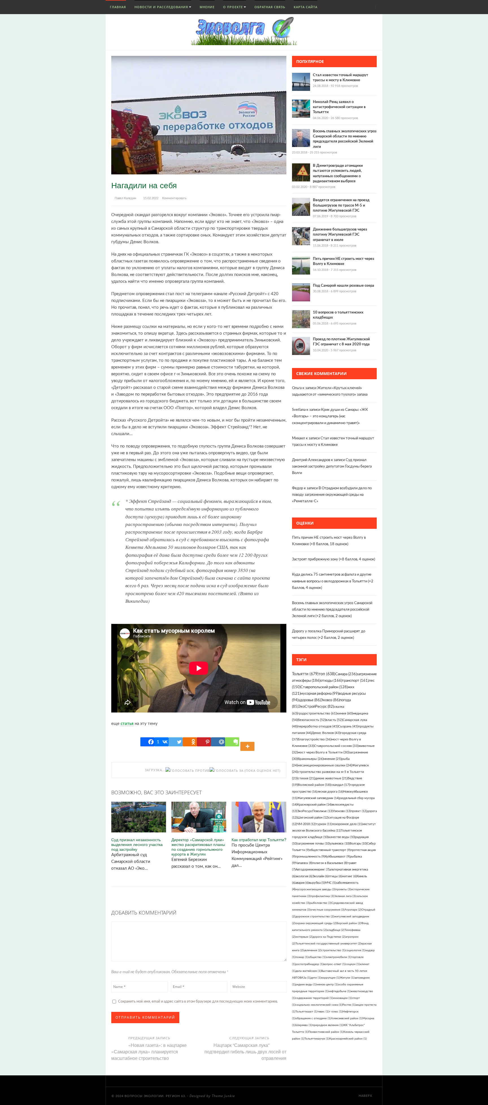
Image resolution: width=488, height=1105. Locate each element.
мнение (332, 758)
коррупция (330, 977)
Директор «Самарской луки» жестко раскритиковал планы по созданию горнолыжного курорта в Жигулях (198, 846)
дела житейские (308, 971)
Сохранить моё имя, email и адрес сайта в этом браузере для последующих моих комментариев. (198, 1001)
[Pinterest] (204, 741)
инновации (342, 998)
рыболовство (321, 903)
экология (303, 876)
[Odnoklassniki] (190, 741)
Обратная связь (269, 7)
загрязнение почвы (313, 843)
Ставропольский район (324, 687)
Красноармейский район (348, 1038)
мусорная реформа (319, 693)
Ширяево (303, 1025)
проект (359, 811)
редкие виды (306, 984)
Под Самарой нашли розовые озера (343, 286)
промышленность (310, 856)
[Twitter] (176, 741)
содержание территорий (314, 998)
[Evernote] (232, 741)
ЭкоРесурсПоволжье (315, 811)
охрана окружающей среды (316, 923)
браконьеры (310, 758)
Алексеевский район (347, 1018)
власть (334, 720)
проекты (343, 889)
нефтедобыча (339, 991)
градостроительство (317, 713)
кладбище (336, 930)
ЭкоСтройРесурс (316, 706)
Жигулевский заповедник (318, 798)
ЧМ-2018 (306, 824)
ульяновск (340, 843)
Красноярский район (314, 804)
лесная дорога (330, 791)
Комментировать (174, 198)
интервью (304, 936)
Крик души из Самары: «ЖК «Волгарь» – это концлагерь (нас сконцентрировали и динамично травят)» (330, 416)
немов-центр (327, 984)
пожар (301, 957)
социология (355, 950)
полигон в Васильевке (329, 863)
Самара (346, 674)
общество (317, 957)
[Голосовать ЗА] (226, 770)
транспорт (355, 681)
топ (327, 674)
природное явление (327, 1025)
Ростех (349, 1004)
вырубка (317, 882)
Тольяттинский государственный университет (328, 943)
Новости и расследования (161, 7)
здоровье (309, 700)
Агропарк (353, 909)
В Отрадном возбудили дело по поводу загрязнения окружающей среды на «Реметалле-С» (332, 494)
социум (353, 964)
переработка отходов (318, 726)
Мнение (207, 7)
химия (345, 713)
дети (316, 977)
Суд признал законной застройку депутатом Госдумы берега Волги (332, 466)
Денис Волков (325, 733)
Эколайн (320, 876)
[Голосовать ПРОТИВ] (187, 770)
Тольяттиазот (306, 1011)
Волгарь (358, 843)
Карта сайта (305, 7)
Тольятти (305, 674)
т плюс (336, 1011)
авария (302, 882)
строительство (333, 950)
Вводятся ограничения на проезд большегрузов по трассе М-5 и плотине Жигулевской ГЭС (341, 205)
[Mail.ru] (218, 741)
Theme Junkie (223, 1095)
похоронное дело (347, 824)
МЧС (330, 882)
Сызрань (348, 726)
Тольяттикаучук (316, 1038)
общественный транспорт (329, 850)
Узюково (342, 811)
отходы (331, 681)
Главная (117, 7)
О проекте (233, 7)
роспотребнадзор (309, 964)
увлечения (312, 950)
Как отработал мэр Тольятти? (259, 839)
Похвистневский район (325, 1032)
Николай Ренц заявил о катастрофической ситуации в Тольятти (339, 107)
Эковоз (330, 700)
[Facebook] (147, 741)
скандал (340, 784)
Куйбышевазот (337, 856)
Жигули (347, 977)
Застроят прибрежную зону (315, 559)
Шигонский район (312, 817)
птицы (335, 876)
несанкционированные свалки (325, 765)
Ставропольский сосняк (336, 745)
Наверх (366, 1095)
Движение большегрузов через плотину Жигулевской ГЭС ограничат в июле (340, 235)
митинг (349, 876)
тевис (323, 1011)
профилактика (322, 896)
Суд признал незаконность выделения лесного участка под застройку (137, 844)
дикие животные (331, 778)
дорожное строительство (314, 916)
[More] (248, 742)
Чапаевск (303, 863)
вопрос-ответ (334, 964)
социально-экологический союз (318, 1004)
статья (127, 724)
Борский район (349, 923)
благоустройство (314, 739)
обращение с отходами (313, 1018)
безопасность (312, 720)
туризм (324, 824)
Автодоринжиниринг (312, 869)
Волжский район (314, 784)
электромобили (338, 957)
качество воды (341, 837)
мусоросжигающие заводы (315, 889)
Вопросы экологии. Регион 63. (155, 1096)
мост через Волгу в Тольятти (323, 752)
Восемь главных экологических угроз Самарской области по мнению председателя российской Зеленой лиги (332, 609)
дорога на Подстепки (329, 936)
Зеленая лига (345, 896)
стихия (306, 778)
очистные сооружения (327, 909)
